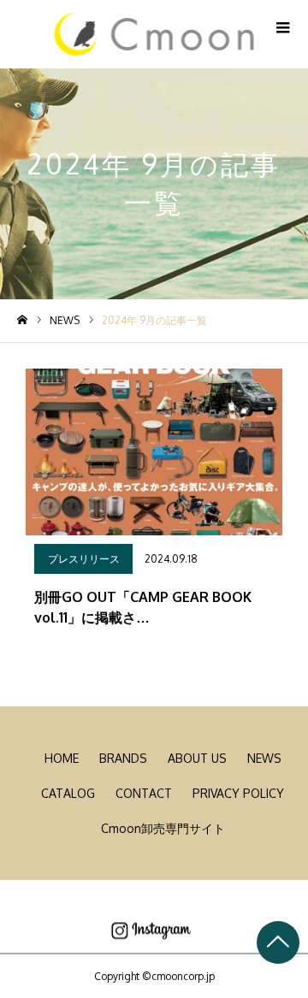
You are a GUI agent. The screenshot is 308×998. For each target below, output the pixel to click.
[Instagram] (151, 931)
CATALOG (68, 793)
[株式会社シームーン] (154, 34)
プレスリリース (84, 558)
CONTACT (144, 793)
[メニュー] (282, 25)
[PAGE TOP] (278, 942)
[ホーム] (22, 320)
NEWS (264, 758)
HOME (61, 758)
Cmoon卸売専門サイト (163, 828)
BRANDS (123, 758)
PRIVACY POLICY (238, 793)
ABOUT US (197, 758)
